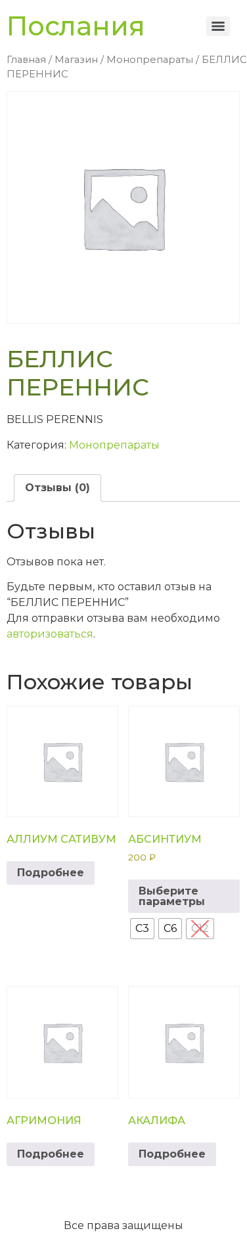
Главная (26, 60)
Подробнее (50, 872)
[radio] (142, 929)
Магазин (76, 60)
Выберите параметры (172, 896)
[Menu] (218, 26)
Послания (76, 26)
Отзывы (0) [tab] (57, 487)
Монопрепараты (149, 60)
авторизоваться (50, 634)
